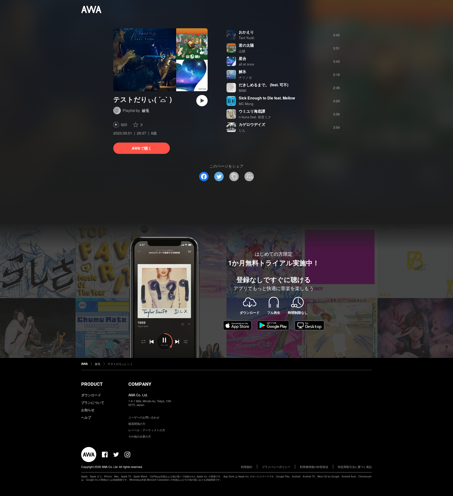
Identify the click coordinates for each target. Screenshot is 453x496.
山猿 (242, 51)
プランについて (92, 402)
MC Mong (246, 103)
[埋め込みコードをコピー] (249, 176)
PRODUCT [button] (92, 384)
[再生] (202, 100)
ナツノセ (245, 77)
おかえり (246, 32)
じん (242, 130)
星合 (242, 58)
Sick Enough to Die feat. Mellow (267, 98)
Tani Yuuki (246, 37)
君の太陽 (246, 45)
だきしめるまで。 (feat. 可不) (263, 84)
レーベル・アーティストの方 (146, 430)
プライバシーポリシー (276, 467)
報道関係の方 (136, 424)
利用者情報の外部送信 (314, 467)
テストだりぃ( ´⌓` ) (120, 364)
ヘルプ (86, 417)
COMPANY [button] (139, 384)
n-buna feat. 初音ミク (255, 117)
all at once (246, 64)
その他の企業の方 (139, 436)
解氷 (242, 71)
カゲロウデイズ (252, 124)
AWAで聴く (142, 148)
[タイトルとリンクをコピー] (234, 176)
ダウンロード (91, 395)
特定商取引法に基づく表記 (355, 467)
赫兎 (145, 110)
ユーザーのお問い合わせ (143, 417)
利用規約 (246, 467)
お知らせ (87, 409)
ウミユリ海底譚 (252, 111)
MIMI (242, 90)
